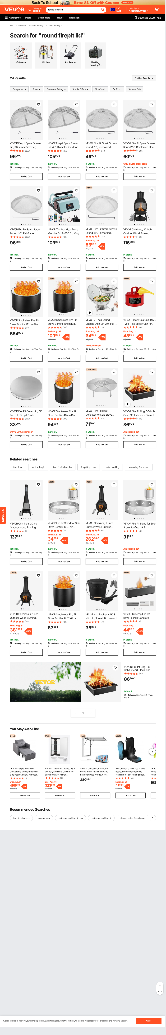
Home (12, 25)
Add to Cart (26, 176)
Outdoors (22, 25)
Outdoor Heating (36, 25)
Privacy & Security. (120, 1021)
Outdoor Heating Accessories (58, 25)
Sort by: (138, 78)
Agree (149, 1021)
